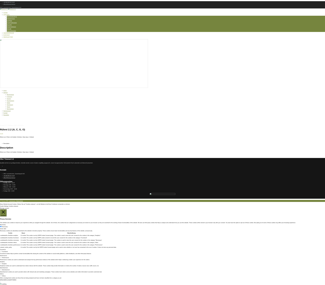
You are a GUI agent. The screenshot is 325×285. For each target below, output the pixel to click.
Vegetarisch (11, 27)
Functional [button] (3, 249)
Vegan (9, 29)
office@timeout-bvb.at (9, 4)
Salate (9, 25)
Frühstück (11, 18)
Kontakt (6, 35)
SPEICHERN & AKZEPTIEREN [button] (8, 280)
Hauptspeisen (12, 22)
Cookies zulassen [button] (13, 206)
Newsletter (8, 37)
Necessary (5, 226)
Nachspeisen (11, 31)
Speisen (6, 14)
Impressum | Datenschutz (16, 201)
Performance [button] (3, 255)
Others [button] (2, 274)
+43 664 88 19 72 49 (9, 2)
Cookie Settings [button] (4, 206)
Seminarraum (8, 33)
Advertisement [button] (4, 267)
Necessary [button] (3, 224)
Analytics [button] (2, 261)
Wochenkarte (12, 16)
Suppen (9, 20)
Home (5, 12)
